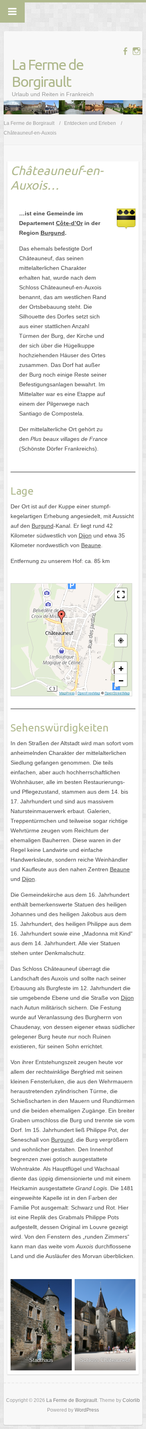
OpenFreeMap (88, 693)
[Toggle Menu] (12, 11)
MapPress (67, 693)
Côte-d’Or (69, 223)
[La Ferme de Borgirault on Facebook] (125, 51)
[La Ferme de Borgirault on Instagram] (136, 51)
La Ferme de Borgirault (47, 73)
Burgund (53, 233)
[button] (61, 616)
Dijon (85, 535)
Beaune (91, 545)
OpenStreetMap (117, 693)
